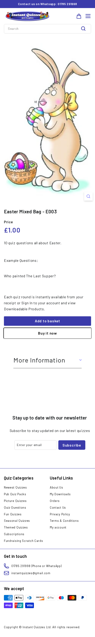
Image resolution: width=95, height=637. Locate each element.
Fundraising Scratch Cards (23, 541)
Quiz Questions (15, 507)
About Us (56, 487)
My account (58, 527)
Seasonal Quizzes (17, 520)
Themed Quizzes (16, 527)
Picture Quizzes (15, 501)
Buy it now (47, 333)
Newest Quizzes (15, 487)
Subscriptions (14, 534)
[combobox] (47, 28)
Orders (55, 501)
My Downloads (60, 494)
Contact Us (58, 507)
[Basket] (78, 16)
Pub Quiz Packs (15, 494)
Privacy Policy (60, 514)
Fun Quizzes (13, 514)
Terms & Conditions (64, 520)
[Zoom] (88, 196)
